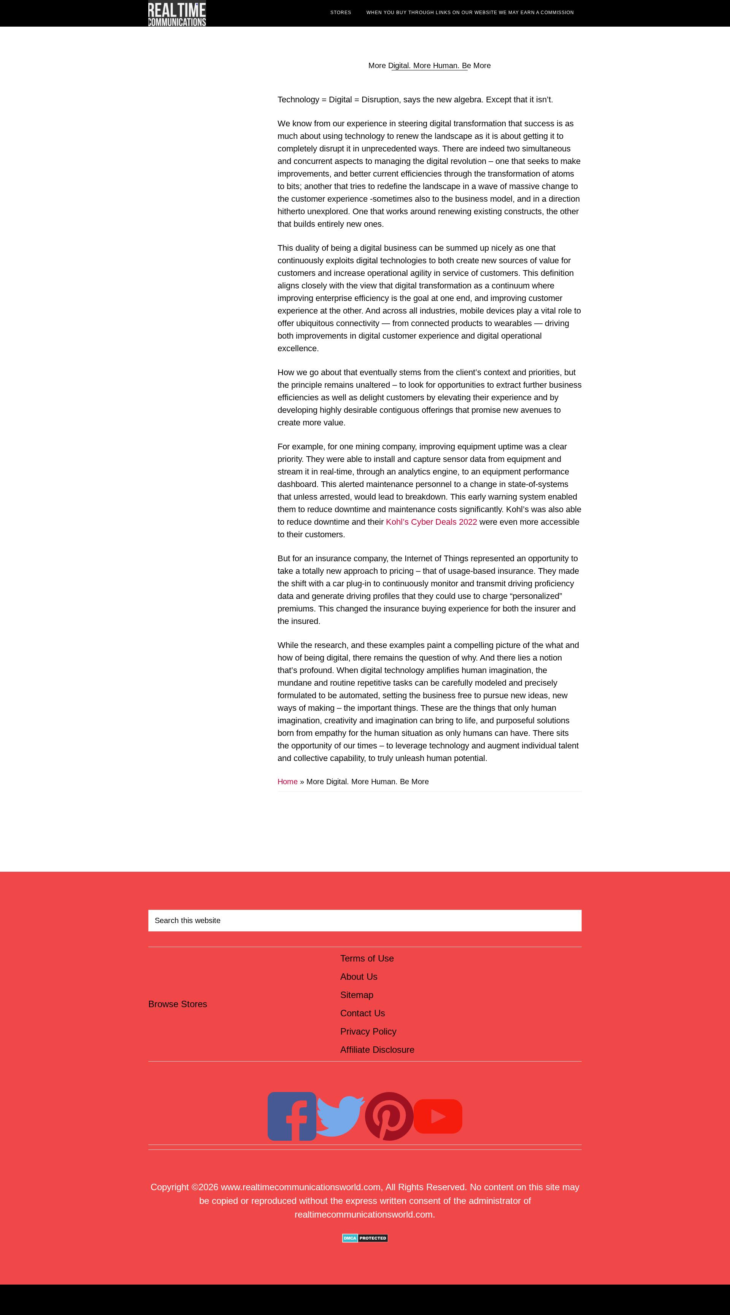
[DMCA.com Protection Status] (365, 1239)
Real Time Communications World (216, 13)
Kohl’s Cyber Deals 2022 (431, 522)
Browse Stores (177, 1004)
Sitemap (356, 995)
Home (288, 781)
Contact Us (362, 1013)
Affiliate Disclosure (377, 1049)
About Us (359, 976)
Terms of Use (367, 958)
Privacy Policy (368, 1031)
